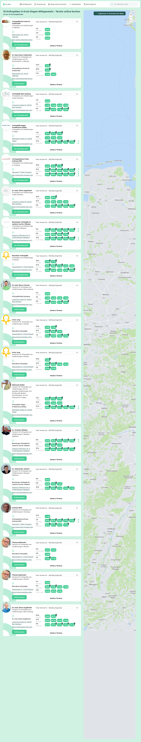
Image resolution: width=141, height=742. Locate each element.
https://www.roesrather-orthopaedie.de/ (23, 270)
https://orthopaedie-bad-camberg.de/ (23, 110)
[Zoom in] (131, 14)
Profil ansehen (19, 84)
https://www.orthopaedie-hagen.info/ (23, 144)
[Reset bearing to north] (131, 20)
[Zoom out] (131, 17)
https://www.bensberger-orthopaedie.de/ (23, 240)
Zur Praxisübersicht (21, 45)
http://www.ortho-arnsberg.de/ (22, 175)
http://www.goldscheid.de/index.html (23, 40)
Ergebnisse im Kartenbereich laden (111, 13)
